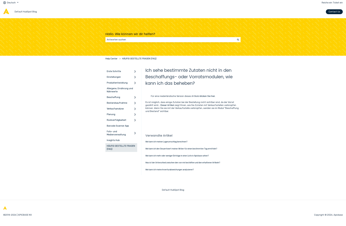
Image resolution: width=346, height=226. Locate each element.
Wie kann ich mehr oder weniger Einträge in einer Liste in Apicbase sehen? (177, 156)
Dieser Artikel (167, 105)
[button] (135, 71)
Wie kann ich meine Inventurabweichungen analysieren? (169, 170)
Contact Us (334, 11)
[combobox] (170, 39)
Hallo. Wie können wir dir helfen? (130, 34)
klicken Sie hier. (207, 96)
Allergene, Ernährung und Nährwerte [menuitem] (120, 90)
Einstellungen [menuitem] (114, 77)
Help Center (111, 58)
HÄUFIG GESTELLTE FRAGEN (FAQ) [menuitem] (121, 147)
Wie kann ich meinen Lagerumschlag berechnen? (166, 142)
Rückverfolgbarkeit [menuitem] (116, 120)
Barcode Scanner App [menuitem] (118, 126)
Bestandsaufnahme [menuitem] (117, 103)
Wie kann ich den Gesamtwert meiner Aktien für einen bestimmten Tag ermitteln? (181, 149)
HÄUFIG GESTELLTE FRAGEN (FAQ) (139, 58)
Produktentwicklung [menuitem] (117, 82)
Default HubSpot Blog (26, 11)
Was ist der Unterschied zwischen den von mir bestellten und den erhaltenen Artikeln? (182, 163)
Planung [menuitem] (111, 114)
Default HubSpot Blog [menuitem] (173, 190)
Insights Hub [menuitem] (113, 140)
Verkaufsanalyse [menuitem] (115, 108)
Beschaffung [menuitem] (113, 97)
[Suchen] (238, 39)
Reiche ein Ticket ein (332, 2)
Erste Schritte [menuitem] (114, 71)
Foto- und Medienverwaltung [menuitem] (116, 133)
